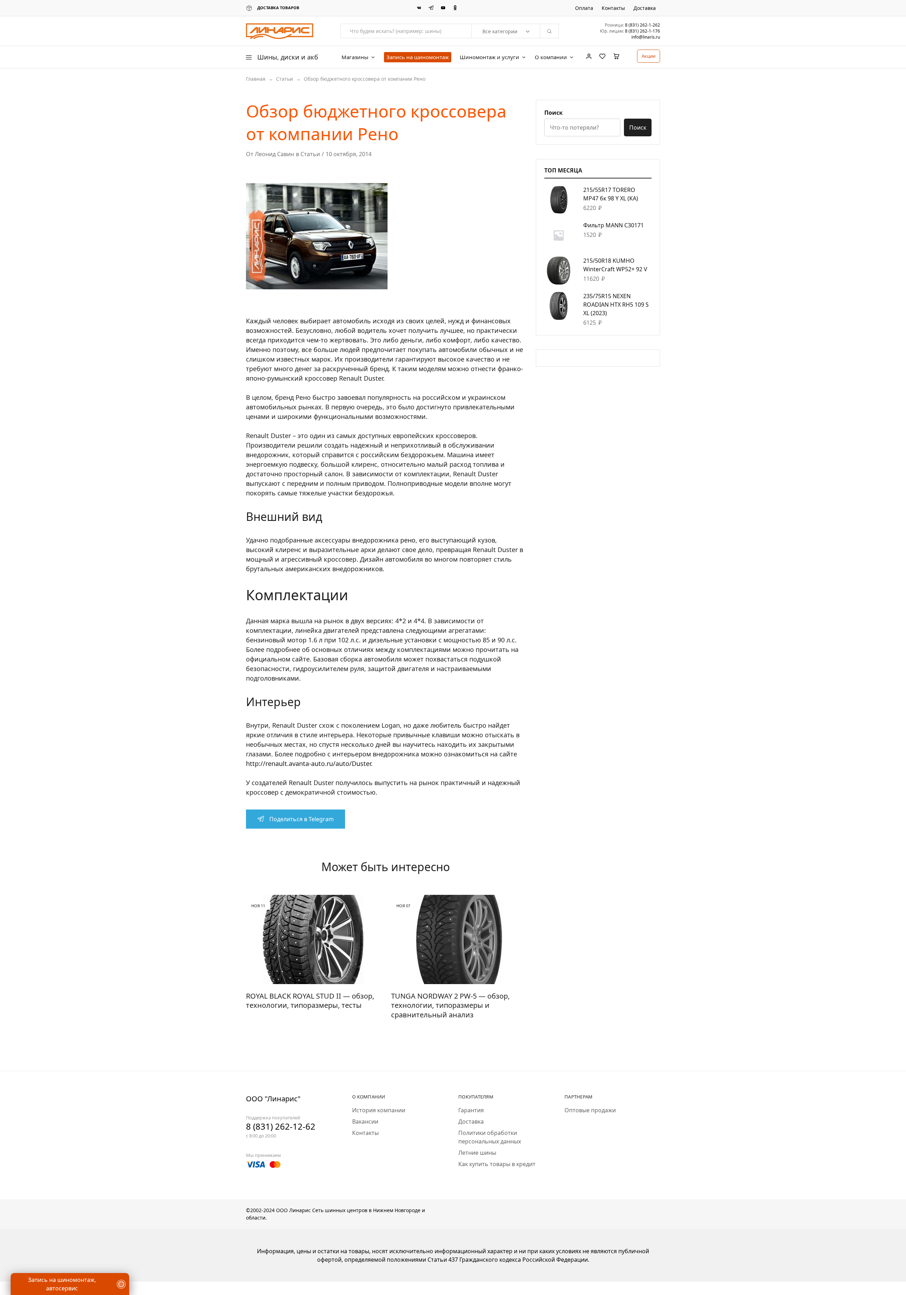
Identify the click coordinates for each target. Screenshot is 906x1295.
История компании (378, 1110)
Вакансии (365, 1121)
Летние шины (477, 1153)
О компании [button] (551, 57)
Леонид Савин (274, 154)
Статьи (284, 78)
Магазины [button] (355, 57)
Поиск (553, 113)
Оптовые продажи (590, 1110)
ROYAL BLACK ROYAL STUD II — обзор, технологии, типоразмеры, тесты (310, 1000)
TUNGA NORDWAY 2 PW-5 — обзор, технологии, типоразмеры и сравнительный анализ (450, 1005)
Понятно (40, 1268)
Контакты (613, 8)
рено (407, 540)
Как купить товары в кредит (496, 1164)
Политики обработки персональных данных (489, 1137)
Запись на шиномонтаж (417, 57)
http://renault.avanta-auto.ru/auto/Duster (308, 763)
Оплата (584, 8)
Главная (255, 78)
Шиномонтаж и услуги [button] (489, 57)
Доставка (644, 8)
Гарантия (471, 1110)
